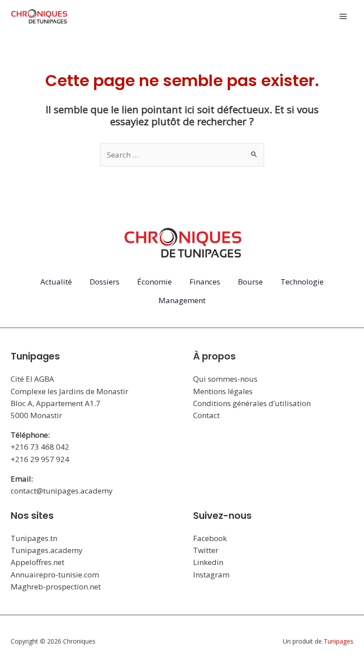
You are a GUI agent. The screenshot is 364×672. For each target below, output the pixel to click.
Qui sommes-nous (225, 379)
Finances (205, 282)
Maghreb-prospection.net (56, 586)
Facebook (210, 538)
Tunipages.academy (47, 550)
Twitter (205, 550)
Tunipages (338, 641)
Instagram (211, 574)
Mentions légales (223, 391)
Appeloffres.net (37, 562)
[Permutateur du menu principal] (343, 17)
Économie (154, 282)
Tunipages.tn (34, 538)
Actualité (56, 282)
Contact (206, 415)
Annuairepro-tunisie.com (55, 574)
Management (182, 300)
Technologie (302, 282)
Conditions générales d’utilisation (252, 403)
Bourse (250, 282)
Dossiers (104, 282)
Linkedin (208, 562)
